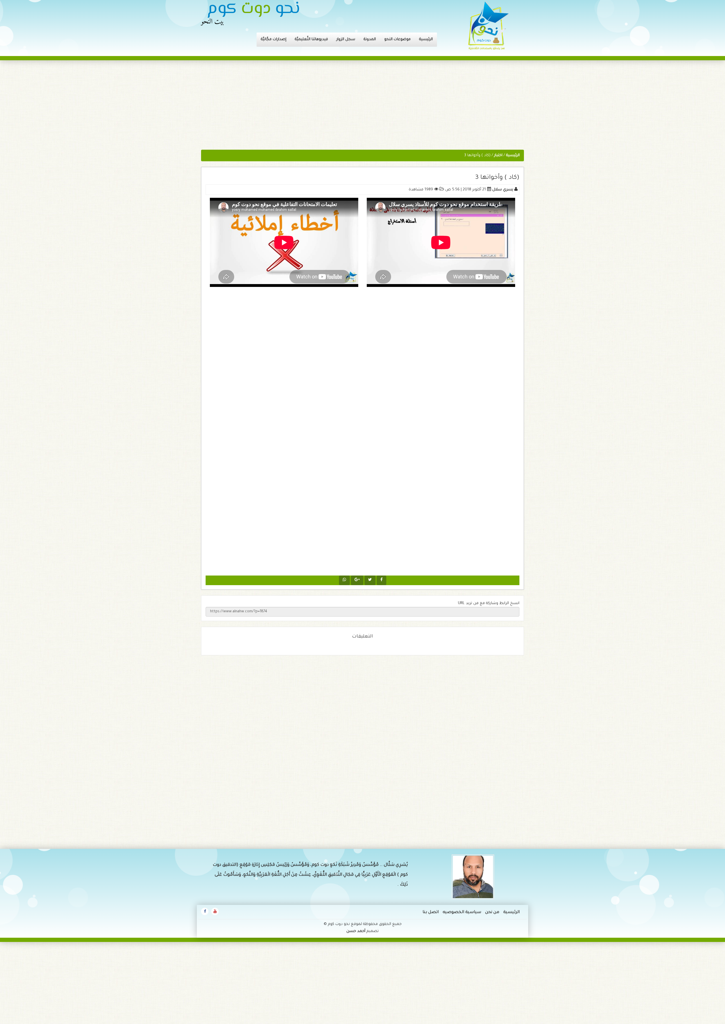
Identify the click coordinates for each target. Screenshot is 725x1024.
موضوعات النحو (397, 39)
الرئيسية (426, 39)
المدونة (370, 39)
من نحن (492, 912)
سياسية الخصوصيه (462, 912)
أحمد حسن (355, 931)
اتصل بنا (431, 912)
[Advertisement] (362, 107)
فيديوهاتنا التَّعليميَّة (311, 39)
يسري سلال (502, 190)
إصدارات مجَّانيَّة (273, 39)
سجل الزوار (345, 39)
